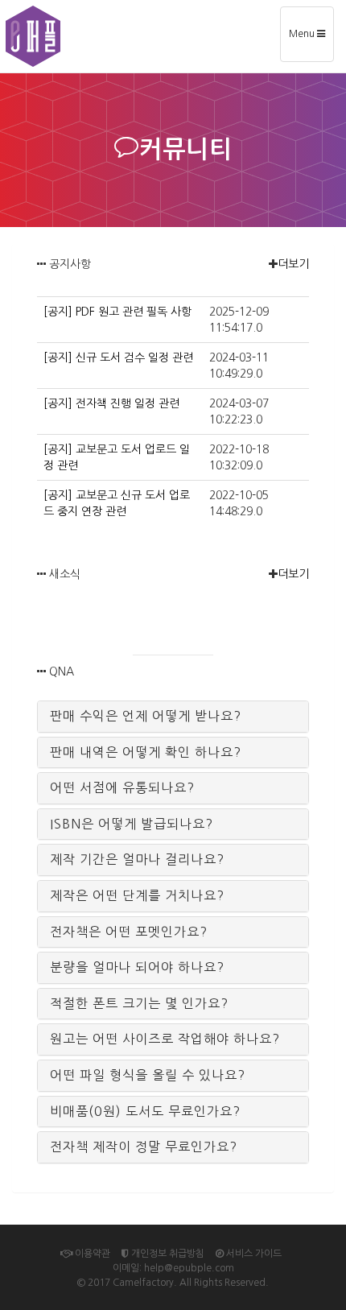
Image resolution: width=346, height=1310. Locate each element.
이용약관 (91, 1253)
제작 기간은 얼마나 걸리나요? (137, 859)
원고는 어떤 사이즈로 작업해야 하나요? (165, 1038)
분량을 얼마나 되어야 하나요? (137, 967)
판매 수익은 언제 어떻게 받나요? (145, 715)
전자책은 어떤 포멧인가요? (129, 931)
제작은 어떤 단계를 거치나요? (137, 895)
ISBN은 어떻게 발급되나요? (131, 823)
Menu (311, 40)
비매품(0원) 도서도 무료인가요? (145, 1111)
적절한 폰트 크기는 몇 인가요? (139, 1003)
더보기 (293, 264)
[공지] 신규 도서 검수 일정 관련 (118, 357)
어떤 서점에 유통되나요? (122, 787)
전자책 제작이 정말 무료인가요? (143, 1146)
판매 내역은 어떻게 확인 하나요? (145, 752)
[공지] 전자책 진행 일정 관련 (111, 403)
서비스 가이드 (253, 1253)
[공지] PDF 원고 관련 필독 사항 (117, 311)
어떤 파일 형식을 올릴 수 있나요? (147, 1074)
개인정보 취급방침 (166, 1253)
